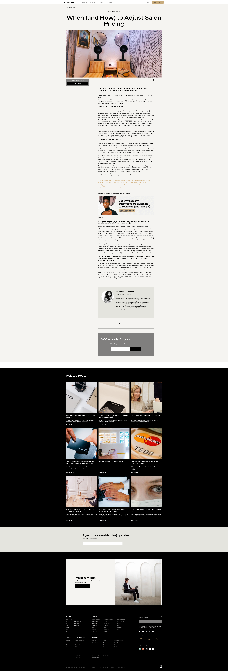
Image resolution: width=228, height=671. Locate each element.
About (67, 644)
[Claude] (143, 650)
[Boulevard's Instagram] (143, 633)
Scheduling (106, 622)
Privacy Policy (94, 668)
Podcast (104, 654)
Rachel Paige (77, 644)
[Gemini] (150, 650)
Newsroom (68, 650)
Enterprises (76, 627)
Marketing (119, 624)
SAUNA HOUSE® (78, 654)
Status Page (116, 650)
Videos (104, 652)
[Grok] (153, 650)
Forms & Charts (107, 624)
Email (114, 323)
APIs (105, 629)
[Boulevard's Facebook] (139, 633)
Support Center (95, 650)
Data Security (107, 633)
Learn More (119, 313)
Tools (104, 650)
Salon (67, 624)
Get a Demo (157, 2)
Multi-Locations (77, 622)
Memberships (119, 629)
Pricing (101, 2)
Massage (68, 631)
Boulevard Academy (118, 646)
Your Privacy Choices (104, 668)
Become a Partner (95, 656)
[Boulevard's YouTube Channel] (153, 633)
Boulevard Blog (71, 7)
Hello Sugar (77, 658)
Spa (67, 627)
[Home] (69, 2)
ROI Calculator (106, 656)
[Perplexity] (147, 650)
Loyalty (93, 629)
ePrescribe (106, 627)
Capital (118, 631)
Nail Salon (68, 633)
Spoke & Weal (78, 646)
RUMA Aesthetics (78, 648)
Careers (67, 646)
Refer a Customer (95, 658)
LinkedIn (109, 323)
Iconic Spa (77, 650)
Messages (119, 627)
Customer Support (95, 633)
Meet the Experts (95, 652)
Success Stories (95, 646)
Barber (67, 629)
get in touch (81, 587)
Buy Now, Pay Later (120, 622)
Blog (104, 646)
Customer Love (95, 648)
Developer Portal (117, 648)
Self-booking (94, 624)
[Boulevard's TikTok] (146, 633)
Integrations (106, 631)
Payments (94, 631)
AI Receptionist (95, 622)
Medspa (67, 622)
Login (148, 2)
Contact (116, 644)
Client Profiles (94, 627)
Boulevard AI (119, 635)
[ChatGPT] (140, 650)
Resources (105, 644)
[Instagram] (153, 80)
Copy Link (119, 323)
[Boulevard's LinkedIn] (149, 633)
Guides (104, 648)
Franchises (76, 624)
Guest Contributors (96, 654)
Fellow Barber (78, 656)
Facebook (100, 323)
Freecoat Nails (78, 652)
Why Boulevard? (95, 644)
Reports (118, 633)
